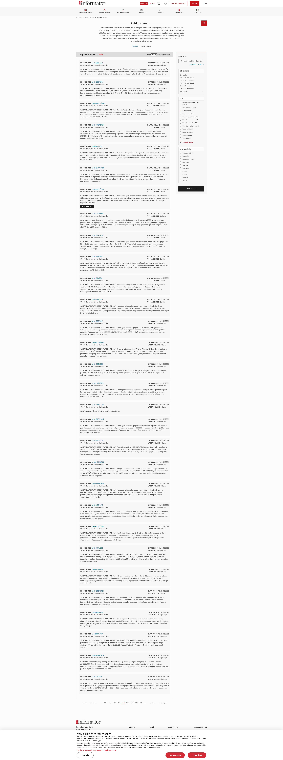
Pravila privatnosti (84, 750)
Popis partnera (110, 750)
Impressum (97, 750)
